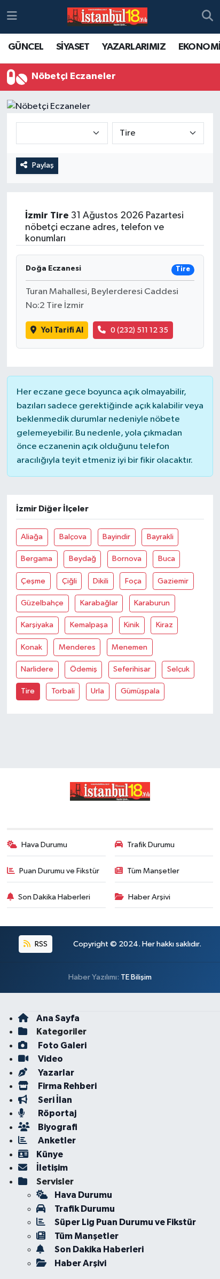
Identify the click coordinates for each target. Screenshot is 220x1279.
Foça (133, 581)
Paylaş (43, 165)
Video (49, 1058)
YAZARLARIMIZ (134, 47)
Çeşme (33, 581)
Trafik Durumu (151, 845)
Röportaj (56, 1113)
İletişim (52, 1167)
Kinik (131, 625)
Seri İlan (54, 1099)
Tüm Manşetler (153, 871)
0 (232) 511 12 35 (139, 330)
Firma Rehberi (66, 1086)
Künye (49, 1154)
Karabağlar (99, 603)
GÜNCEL (25, 47)
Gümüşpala (140, 691)
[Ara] (207, 17)
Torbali (63, 691)
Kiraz (164, 625)
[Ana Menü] (12, 16)
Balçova (73, 537)
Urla (97, 691)
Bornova (127, 559)
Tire (28, 691)
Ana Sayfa (58, 1018)
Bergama (36, 559)
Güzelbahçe (42, 603)
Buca (166, 559)
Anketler (56, 1140)
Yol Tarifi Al (62, 330)
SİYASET (73, 47)
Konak (31, 647)
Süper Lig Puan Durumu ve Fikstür (125, 1222)
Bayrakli (160, 537)
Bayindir (116, 537)
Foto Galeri (61, 1045)
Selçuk (178, 669)
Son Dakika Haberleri (54, 897)
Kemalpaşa (89, 625)
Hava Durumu (44, 845)
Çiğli (69, 581)
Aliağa (32, 537)
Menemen (129, 647)
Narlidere (37, 669)
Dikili (100, 581)
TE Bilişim (136, 977)
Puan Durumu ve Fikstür (59, 871)
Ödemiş (83, 669)
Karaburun (152, 603)
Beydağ (82, 559)
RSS (40, 944)
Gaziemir (173, 581)
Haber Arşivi (149, 897)
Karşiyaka (37, 625)
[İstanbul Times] (107, 17)
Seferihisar (132, 669)
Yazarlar (55, 1072)
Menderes (77, 647)
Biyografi (56, 1127)
